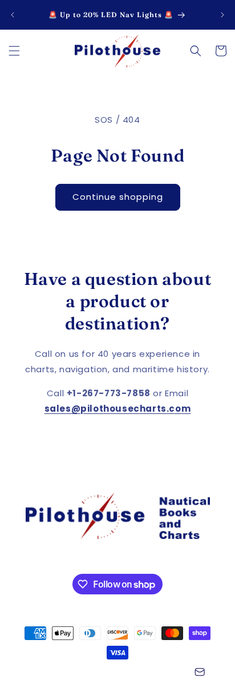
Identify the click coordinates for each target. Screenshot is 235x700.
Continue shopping (117, 197)
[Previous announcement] (12, 14)
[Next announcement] (222, 14)
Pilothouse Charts (84, 673)
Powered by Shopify (153, 673)
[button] (14, 50)
